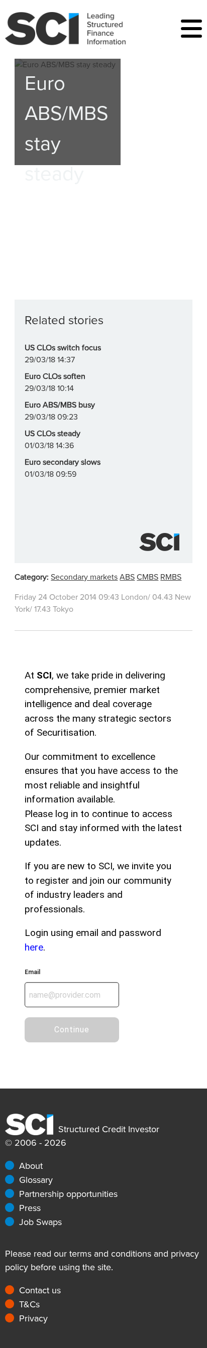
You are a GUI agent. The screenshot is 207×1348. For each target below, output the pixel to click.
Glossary (36, 1179)
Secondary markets (84, 577)
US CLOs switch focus (63, 348)
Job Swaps (40, 1222)
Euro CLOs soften (55, 376)
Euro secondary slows (62, 462)
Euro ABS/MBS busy (60, 405)
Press (30, 1208)
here (34, 947)
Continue (71, 1029)
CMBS (147, 577)
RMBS (170, 577)
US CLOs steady (52, 434)
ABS (127, 577)
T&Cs (29, 1304)
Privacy (33, 1318)
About (31, 1165)
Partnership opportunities (68, 1193)
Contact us (40, 1290)
